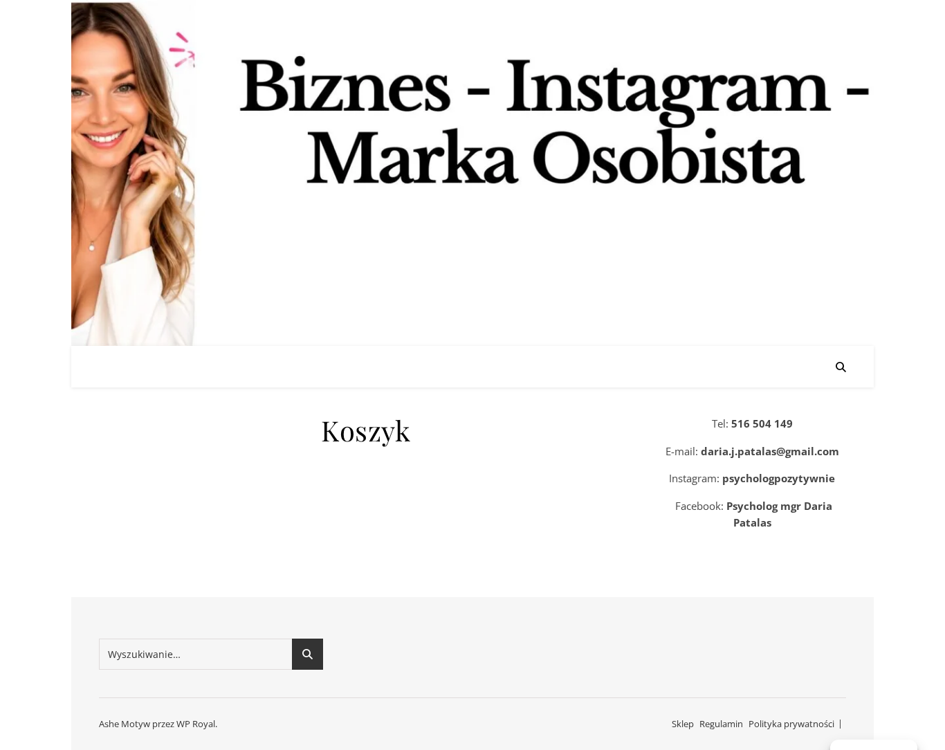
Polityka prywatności (791, 723)
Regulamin (721, 723)
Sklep (683, 723)
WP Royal (195, 723)
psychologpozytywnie (778, 478)
